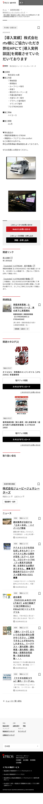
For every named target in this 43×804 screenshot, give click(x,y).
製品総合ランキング (9, 731)
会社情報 (25, 760)
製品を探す (6, 726)
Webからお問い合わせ (21, 229)
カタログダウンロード (21, 386)
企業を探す (16, 726)
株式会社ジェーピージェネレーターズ (21, 490)
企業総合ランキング (9, 735)
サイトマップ (22, 731)
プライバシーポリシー (22, 756)
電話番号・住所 (10, 502)
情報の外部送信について (22, 757)
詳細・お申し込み (21, 240)
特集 (24, 726)
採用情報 (32, 760)
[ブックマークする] (39, 305)
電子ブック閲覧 (21, 380)
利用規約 (18, 760)
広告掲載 (18, 762)
